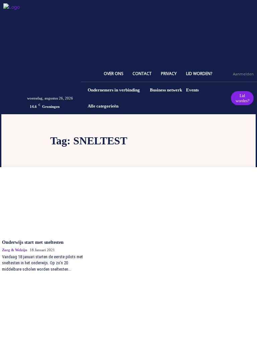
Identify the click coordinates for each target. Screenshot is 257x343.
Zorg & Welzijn (14, 250)
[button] (225, 74)
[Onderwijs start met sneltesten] (43, 206)
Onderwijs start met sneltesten (33, 242)
